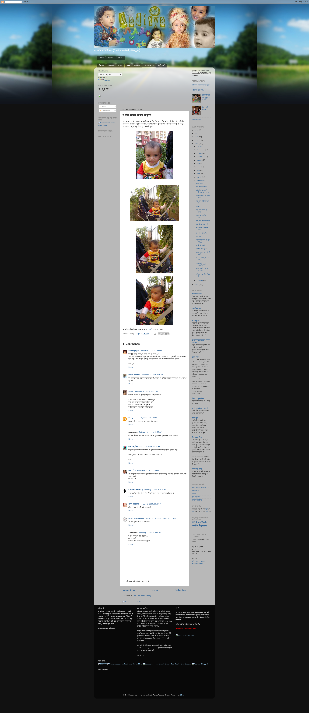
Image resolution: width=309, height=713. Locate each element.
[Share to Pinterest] (168, 333)
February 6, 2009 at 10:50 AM (145, 418)
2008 (197, 285)
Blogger (183, 695)
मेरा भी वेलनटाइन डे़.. (202, 224)
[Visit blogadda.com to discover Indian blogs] (124, 664)
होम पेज (101, 65)
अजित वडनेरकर (133, 504)
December (201, 146)
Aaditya (137, 334)
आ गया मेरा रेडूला (201, 249)
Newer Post (129, 590)
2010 (197, 140)
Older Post (180, 590)
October (200, 153)
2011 (197, 137)
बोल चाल (137, 65)
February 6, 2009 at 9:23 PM (151, 504)
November (201, 150)
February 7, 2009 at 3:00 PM (150, 532)
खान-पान (111, 65)
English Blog (149, 65)
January (200, 280)
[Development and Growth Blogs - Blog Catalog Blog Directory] (167, 664)
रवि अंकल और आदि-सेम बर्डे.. (201, 488)
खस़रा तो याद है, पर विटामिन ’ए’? (202, 264)
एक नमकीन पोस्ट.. (201, 187)
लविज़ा (194, 494)
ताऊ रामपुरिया (133, 446)
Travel (120, 58)
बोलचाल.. (111, 58)
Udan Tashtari (134, 375)
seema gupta (133, 351)
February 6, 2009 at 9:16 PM (155, 490)
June (199, 167)
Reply (130, 367)
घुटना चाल (199, 183)
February (200, 180)
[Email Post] (154, 334)
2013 (197, 133)
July (198, 163)
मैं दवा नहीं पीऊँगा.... (205, 108)
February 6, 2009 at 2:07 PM (149, 446)
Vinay (130, 418)
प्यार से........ (200, 207)
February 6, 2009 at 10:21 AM (146, 391)
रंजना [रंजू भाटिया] (198, 398)
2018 (197, 130)
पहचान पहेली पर (197, 500)
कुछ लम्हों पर (196, 497)
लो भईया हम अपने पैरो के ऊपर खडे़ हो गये (203, 191)
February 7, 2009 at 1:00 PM (165, 518)
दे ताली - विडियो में (201, 233)
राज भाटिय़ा (132, 470)
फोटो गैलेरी (161, 65)
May (198, 170)
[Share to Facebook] (166, 333)
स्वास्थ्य (120, 65)
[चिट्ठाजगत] (102, 664)
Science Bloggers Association (140, 518)
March (199, 177)
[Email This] (159, 333)
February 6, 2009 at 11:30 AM (150, 432)
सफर (128, 65)
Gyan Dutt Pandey (135, 490)
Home (101, 58)
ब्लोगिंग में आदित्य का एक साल (200, 85)
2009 (197, 144)
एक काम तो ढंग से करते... (201, 211)
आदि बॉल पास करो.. (198, 90)
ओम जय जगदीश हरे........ (201, 216)
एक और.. (199, 236)
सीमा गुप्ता (195, 418)
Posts (103, 106)
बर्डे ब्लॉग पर (195, 491)
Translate (106, 80)
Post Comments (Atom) (142, 596)
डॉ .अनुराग (195, 320)
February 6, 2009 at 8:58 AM (151, 351)
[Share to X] (163, 333)
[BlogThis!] (161, 333)
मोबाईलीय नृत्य (196, 120)
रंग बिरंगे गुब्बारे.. (201, 245)
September (201, 157)
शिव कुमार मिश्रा (197, 437)
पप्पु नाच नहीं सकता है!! (203, 221)
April (198, 174)
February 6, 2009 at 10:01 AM (152, 375)
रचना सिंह (195, 357)
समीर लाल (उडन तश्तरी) (200, 408)
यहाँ (150, 329)
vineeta (131, 391)
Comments (105, 111)
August (199, 160)
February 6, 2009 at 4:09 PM (148, 470)
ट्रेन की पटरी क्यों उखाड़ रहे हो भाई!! (206, 97)
